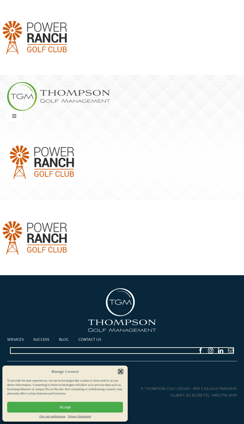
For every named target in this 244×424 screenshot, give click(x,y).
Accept (65, 407)
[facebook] (200, 350)
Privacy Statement (79, 416)
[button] (120, 371)
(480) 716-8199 (224, 395)
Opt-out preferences (52, 416)
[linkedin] (220, 350)
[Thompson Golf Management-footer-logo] (122, 290)
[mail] (230, 350)
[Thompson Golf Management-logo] (58, 84)
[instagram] (210, 350)
